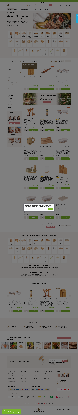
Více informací (48, 206)
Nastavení (27, 209)
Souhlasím (51, 208)
